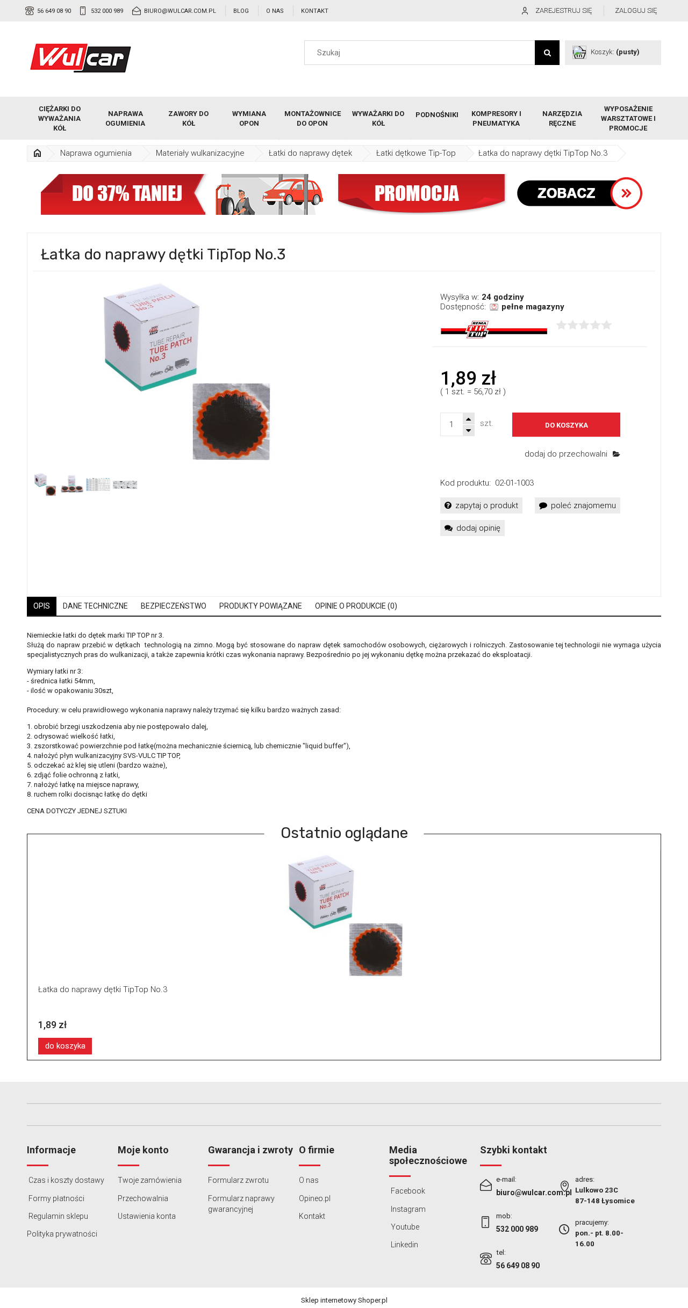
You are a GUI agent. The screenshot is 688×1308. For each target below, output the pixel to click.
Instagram (407, 1209)
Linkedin (403, 1244)
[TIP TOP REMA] (494, 329)
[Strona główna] (80, 58)
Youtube (404, 1227)
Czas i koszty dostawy (65, 1180)
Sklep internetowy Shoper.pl (344, 1300)
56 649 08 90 (54, 11)
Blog (241, 11)
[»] (37, 153)
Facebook (407, 1191)
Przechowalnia (143, 1198)
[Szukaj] (547, 52)
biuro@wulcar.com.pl (180, 11)
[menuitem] (60, 118)
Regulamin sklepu (57, 1216)
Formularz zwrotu (238, 1180)
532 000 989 (107, 11)
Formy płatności (55, 1198)
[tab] (41, 606)
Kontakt (314, 11)
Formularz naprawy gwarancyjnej (241, 1203)
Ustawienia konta (147, 1216)
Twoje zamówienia (150, 1180)
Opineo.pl (315, 1198)
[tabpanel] (344, 723)
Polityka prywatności (62, 1234)
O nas (275, 11)
